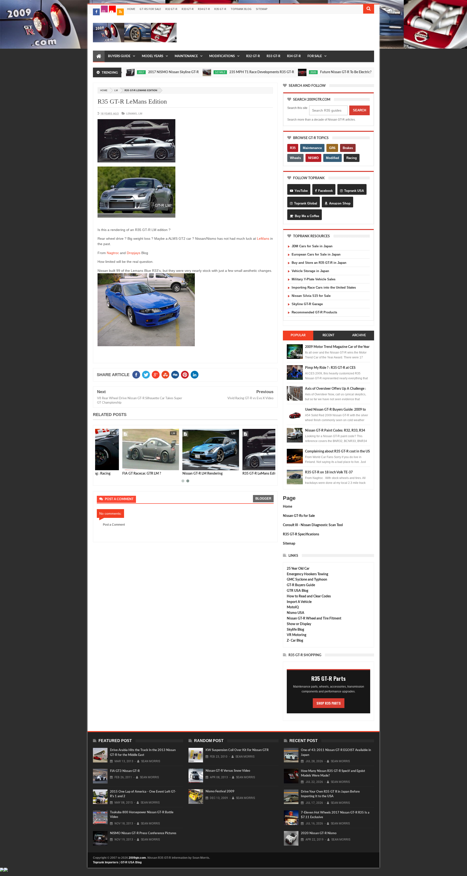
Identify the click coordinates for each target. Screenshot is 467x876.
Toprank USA (354, 191)
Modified (332, 158)
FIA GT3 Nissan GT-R (125, 771)
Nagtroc (113, 253)
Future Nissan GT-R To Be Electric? (320, 72)
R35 (293, 148)
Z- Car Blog (295, 640)
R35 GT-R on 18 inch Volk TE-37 (329, 472)
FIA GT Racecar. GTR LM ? (116, 473)
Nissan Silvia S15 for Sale (311, 296)
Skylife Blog (295, 629)
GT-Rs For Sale (150, 9)
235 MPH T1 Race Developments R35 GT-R (236, 72)
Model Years (152, 56)
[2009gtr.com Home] (99, 56)
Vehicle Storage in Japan (310, 271)
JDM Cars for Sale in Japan (312, 246)
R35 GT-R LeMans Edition (132, 101)
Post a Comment (114, 524)
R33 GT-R (188, 9)
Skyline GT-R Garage (307, 304)
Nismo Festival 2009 (220, 791)
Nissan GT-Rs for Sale (299, 516)
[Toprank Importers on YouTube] (112, 9)
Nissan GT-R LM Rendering (177, 473)
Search (359, 110)
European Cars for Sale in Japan (316, 254)
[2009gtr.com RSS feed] (120, 12)
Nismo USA (295, 613)
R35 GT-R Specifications (301, 534)
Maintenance (186, 56)
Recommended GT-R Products (314, 312)
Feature (368, 72)
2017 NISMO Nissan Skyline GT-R (148, 72)
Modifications (222, 56)
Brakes (348, 148)
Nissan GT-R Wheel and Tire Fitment (314, 618)
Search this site (297, 108)
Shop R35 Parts (328, 703)
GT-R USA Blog (131, 862)
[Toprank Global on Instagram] (104, 9)
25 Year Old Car (298, 568)
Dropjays (133, 253)
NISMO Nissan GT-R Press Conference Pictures (143, 833)
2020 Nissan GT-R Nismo (318, 833)
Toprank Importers (105, 862)
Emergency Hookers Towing (307, 574)
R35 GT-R (220, 9)
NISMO (313, 158)
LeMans (131, 113)
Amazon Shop (339, 203)
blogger (263, 498)
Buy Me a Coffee (307, 216)
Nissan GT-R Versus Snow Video (228, 770)
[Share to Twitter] (107, 465)
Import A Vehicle (299, 602)
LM (116, 90)
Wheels (295, 158)
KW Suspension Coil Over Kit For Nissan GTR (237, 750)
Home (131, 9)
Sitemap (262, 9)
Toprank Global (305, 203)
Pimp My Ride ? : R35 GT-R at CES (330, 368)
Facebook (325, 191)
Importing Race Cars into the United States (324, 287)
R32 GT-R (171, 9)
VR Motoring (296, 635)
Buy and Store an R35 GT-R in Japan (319, 263)
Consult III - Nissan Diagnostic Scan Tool (313, 525)
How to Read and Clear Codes (309, 596)
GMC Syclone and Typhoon (307, 579)
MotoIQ (293, 607)
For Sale (314, 56)
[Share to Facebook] (101, 465)
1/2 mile (195, 72)
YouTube (301, 191)
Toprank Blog (241, 9)
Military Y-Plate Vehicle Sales (313, 279)
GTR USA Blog (297, 591)
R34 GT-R (204, 9)
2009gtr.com (137, 857)
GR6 (332, 148)
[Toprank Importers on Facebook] (96, 12)
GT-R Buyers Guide (301, 585)
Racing (351, 158)
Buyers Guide (119, 56)
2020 (288, 72)
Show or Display (299, 624)
